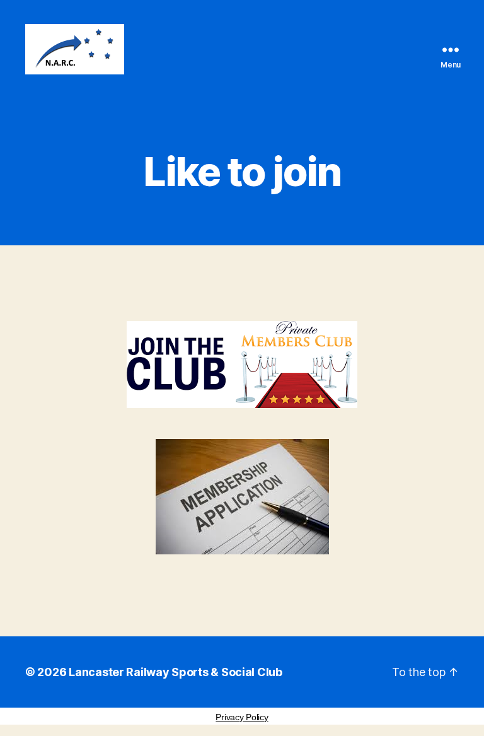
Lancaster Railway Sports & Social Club (175, 672)
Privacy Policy (242, 717)
